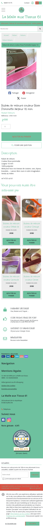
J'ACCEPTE (32, 524)
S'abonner (35, 475)
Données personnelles (9, 389)
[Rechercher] (40, 29)
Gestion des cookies (8, 386)
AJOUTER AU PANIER (21, 136)
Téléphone (7, 409)
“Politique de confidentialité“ (15, 516)
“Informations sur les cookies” (20, 514)
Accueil (6, 35)
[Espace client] (32, 3)
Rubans (23, 35)
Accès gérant (35, 488)
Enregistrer (30, 93)
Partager (15, 93)
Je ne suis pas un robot (13, 479)
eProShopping (14, 488)
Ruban (14, 35)
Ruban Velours (7, 40)
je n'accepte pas (10, 524)
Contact (26, 3)
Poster (23, 98)
